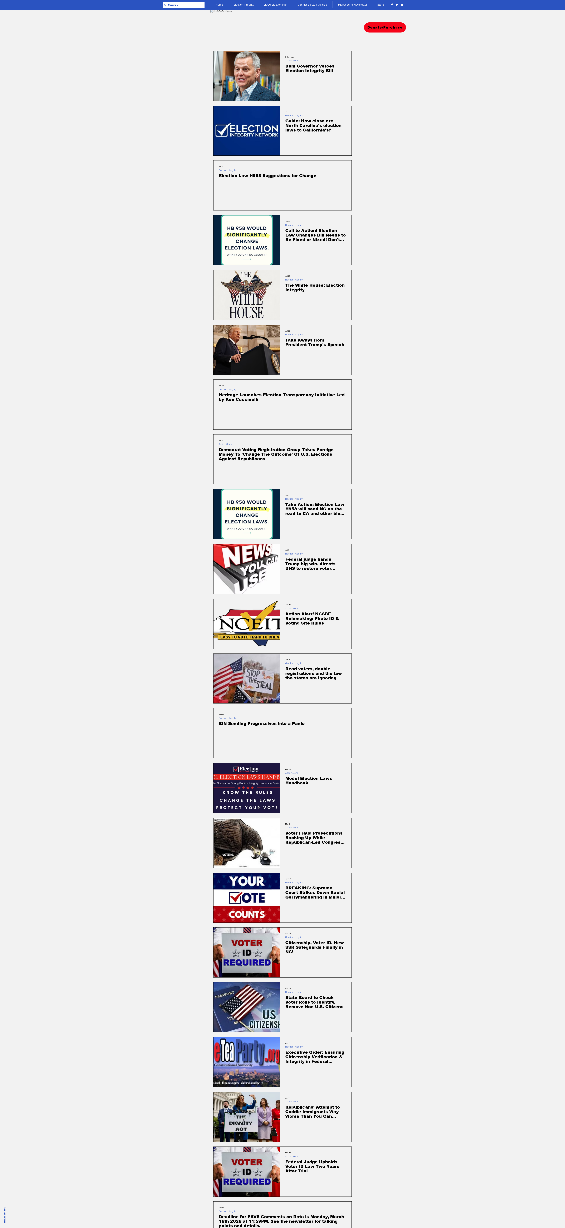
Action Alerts (291, 60)
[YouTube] (402, 4)
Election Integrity (294, 115)
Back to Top (4, 1215)
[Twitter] (397, 4)
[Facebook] (392, 4)
